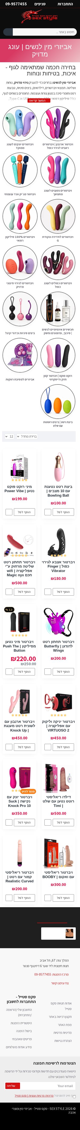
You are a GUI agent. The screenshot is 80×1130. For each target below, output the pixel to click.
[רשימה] (66, 436)
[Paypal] (27, 1123)
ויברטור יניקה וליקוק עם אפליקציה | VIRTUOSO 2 (58, 726)
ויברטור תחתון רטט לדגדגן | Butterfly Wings (58, 646)
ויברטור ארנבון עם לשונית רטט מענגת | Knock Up (19, 726)
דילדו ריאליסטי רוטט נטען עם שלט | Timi (58, 801)
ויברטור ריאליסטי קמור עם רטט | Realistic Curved (19, 876)
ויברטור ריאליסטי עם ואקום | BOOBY (58, 874)
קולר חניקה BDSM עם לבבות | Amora (53, 930)
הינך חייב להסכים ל (45, 1096)
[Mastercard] (44, 1123)
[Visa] (52, 1123)
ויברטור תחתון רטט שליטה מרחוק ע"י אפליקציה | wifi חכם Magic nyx (19, 568)
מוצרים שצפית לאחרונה (55, 916)
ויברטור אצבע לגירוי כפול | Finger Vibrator (58, 566)
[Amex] (35, 1123)
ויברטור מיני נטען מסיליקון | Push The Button (19, 646)
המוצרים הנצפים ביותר (19, 916)
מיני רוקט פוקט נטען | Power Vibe (19, 489)
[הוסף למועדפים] (47, 512)
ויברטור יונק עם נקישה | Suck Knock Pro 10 (19, 801)
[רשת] (71, 436)
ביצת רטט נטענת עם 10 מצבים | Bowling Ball (58, 491)
